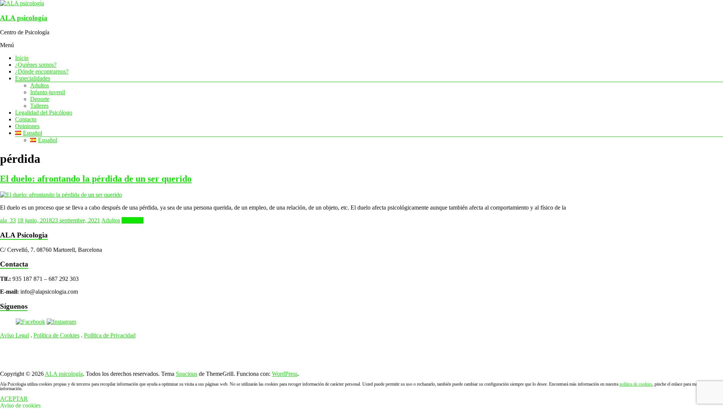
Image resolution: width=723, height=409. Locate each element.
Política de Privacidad (110, 335)
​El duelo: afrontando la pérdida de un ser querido (96, 179)
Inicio (22, 58)
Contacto (26, 119)
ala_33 (8, 220)
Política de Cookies (56, 335)
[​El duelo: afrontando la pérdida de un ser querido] (61, 194)
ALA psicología (23, 18)
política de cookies (635, 384)
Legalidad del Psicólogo (43, 112)
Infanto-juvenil (47, 92)
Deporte (39, 99)
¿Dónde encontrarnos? (42, 71)
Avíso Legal (14, 335)
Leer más (132, 220)
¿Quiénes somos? (35, 64)
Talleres (39, 106)
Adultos (39, 85)
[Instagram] (61, 322)
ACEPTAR (14, 398)
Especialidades (32, 78)
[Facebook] (30, 322)
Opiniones (27, 126)
